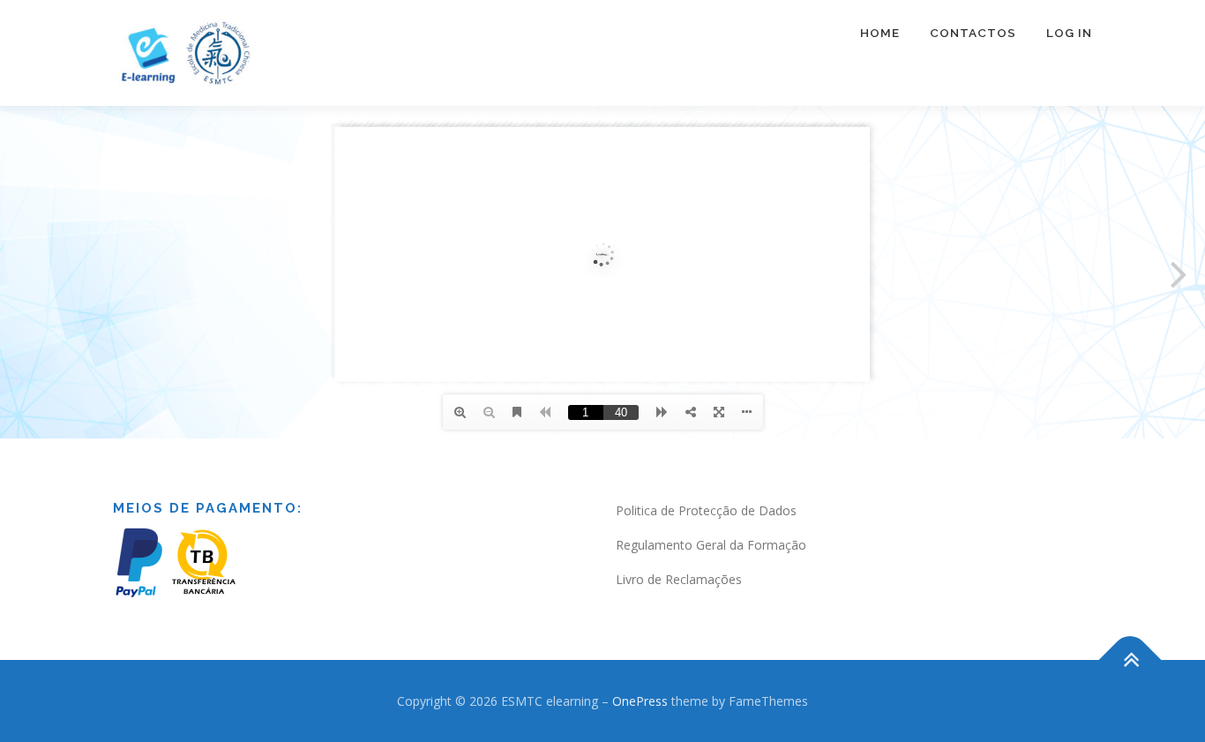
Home (880, 33)
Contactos (973, 33)
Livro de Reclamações (679, 579)
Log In (1069, 33)
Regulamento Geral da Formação (711, 544)
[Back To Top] (1130, 659)
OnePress (640, 701)
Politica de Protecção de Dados (706, 510)
